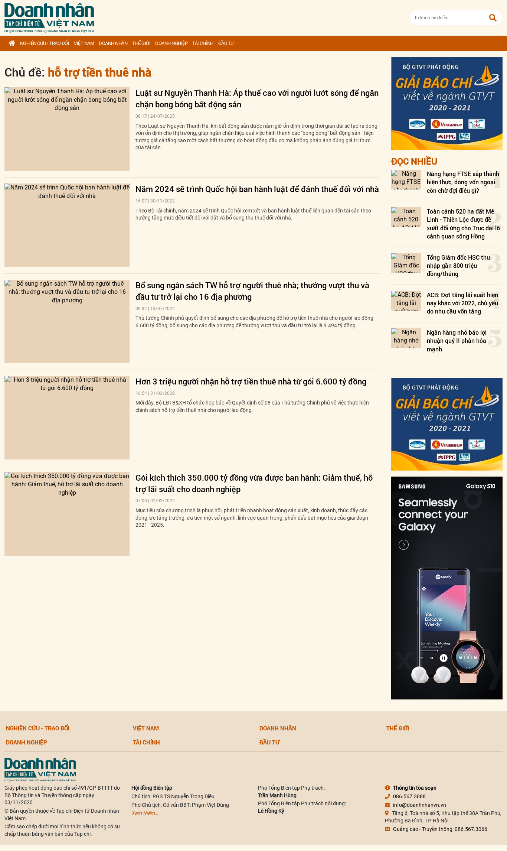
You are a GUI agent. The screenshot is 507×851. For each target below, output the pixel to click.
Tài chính (202, 43)
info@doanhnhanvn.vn (419, 805)
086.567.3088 (409, 796)
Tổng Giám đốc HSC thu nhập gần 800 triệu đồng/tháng (458, 265)
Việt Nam (84, 43)
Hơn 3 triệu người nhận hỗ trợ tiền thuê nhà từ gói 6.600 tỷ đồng (250, 381)
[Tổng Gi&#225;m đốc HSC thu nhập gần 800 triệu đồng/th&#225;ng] (406, 263)
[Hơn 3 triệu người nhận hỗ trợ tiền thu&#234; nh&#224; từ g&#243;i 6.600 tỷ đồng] (67, 417)
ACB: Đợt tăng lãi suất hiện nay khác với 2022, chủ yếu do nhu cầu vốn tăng (462, 303)
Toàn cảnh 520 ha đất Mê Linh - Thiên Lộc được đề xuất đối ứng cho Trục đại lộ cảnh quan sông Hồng (463, 223)
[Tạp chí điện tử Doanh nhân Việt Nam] (49, 16)
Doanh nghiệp (171, 43)
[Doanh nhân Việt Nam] (40, 769)
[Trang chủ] (11, 43)
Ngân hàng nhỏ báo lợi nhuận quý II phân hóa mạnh (457, 340)
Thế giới (141, 43)
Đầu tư (226, 43)
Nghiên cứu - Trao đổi (44, 43)
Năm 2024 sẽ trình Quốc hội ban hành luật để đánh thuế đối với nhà (257, 188)
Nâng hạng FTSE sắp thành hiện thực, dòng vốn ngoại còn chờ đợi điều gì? (463, 182)
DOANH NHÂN (113, 43)
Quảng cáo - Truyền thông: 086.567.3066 (440, 829)
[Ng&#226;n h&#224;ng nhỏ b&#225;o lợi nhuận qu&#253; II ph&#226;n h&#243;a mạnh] (406, 338)
